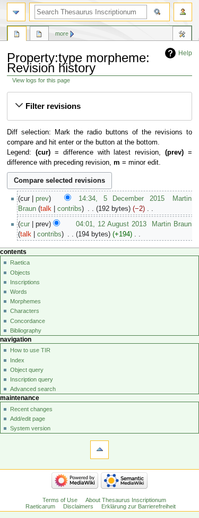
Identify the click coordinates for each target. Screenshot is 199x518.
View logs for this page (41, 80)
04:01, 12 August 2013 (111, 224)
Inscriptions (25, 282)
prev (42, 198)
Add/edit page (27, 418)
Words (18, 291)
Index (17, 360)
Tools (182, 35)
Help (185, 53)
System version (30, 428)
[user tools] (183, 12)
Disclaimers (78, 506)
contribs (69, 209)
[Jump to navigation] (16, 12)
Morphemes (25, 301)
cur (25, 224)
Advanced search (33, 389)
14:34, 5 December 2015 (121, 198)
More (61, 33)
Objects (20, 272)
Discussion (39, 35)
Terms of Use (59, 500)
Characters (24, 311)
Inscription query (31, 379)
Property (17, 35)
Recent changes (31, 409)
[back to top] (99, 449)
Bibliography (25, 330)
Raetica (20, 262)
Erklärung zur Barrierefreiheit (138, 506)
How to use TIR (30, 350)
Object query (27, 370)
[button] (99, 106)
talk (45, 209)
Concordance (27, 321)
